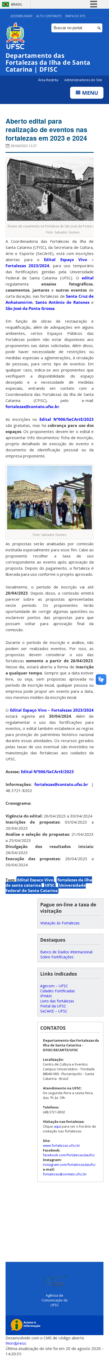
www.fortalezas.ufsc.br (61, 1145)
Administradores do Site (83, 80)
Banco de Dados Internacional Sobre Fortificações (66, 954)
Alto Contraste (49, 16)
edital (88, 277)
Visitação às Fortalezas (60, 922)
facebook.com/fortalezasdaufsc (69, 1155)
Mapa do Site (75, 16)
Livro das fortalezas (57, 1000)
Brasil (16, 4)
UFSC (50, 885)
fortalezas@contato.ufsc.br (32, 406)
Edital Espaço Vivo (35, 879)
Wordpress (16, 1343)
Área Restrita (48, 80)
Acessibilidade (22, 16)
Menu (89, 92)
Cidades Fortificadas (57, 990)
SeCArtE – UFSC (53, 1011)
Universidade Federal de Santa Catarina (46, 887)
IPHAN (46, 995)
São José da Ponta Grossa (30, 308)
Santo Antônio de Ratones (62, 302)
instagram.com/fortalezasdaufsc (69, 1164)
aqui (57, 1126)
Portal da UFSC (53, 1006)
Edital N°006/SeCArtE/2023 (66, 419)
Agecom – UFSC (54, 985)
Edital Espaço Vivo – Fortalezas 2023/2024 (52, 710)
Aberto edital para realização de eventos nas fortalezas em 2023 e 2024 (46, 129)
